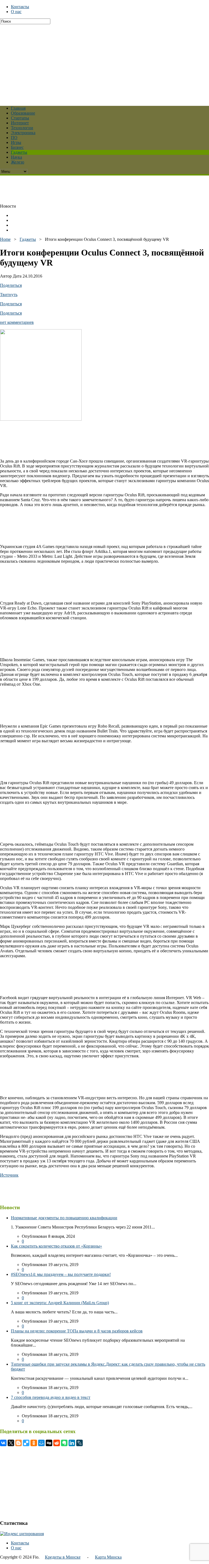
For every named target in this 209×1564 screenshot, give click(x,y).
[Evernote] (64, 1443)
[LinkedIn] (72, 1443)
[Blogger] (18, 1443)
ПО (14, 137)
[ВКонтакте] (3, 1443)
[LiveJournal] (79, 1443)
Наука (16, 157)
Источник (9, 1175)
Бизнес (17, 147)
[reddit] (56, 1443)
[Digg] (49, 1443)
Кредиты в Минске (63, 1557)
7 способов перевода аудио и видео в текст (50, 1397)
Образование (23, 113)
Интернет (20, 123)
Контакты (20, 6)
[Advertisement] (104, 62)
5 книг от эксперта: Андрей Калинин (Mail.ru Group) (60, 1302)
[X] (11, 1443)
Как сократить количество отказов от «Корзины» (56, 1246)
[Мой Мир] (41, 1443)
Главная (18, 108)
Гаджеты (19, 152)
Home (5, 239)
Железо (17, 162)
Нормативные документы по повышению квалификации (64, 1217)
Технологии (22, 127)
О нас (16, 11)
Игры (16, 142)
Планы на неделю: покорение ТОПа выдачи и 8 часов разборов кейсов (77, 1331)
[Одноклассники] (33, 1443)
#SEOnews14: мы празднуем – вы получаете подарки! (61, 1274)
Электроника (23, 132)
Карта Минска (108, 1557)
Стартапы (20, 118)
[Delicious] (26, 1443)
